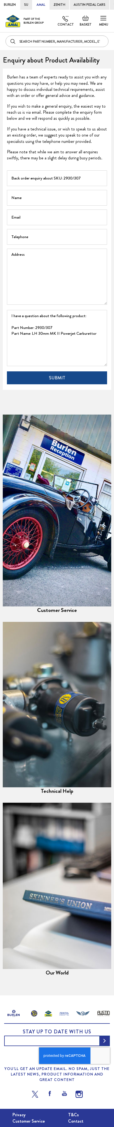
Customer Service (57, 610)
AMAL (41, 4)
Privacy (18, 1115)
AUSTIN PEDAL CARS (89, 4)
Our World (57, 973)
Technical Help (57, 791)
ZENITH (59, 4)
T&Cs (73, 1115)
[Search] (13, 41)
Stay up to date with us (57, 1031)
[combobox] (57, 41)
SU (26, 4)
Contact (66, 24)
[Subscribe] (104, 1041)
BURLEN (10, 4)
